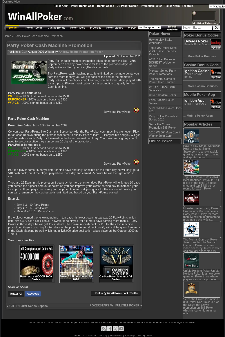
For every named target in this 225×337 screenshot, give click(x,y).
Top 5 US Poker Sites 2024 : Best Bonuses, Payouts (163, 51)
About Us (79, 335)
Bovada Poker (196, 41)
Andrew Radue (68, 51)
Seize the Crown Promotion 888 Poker (162, 126)
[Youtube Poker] (121, 330)
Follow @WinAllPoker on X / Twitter (116, 293)
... (198, 115)
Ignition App (194, 100)
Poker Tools (77, 27)
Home (13, 27)
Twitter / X (16, 293)
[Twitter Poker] (115, 330)
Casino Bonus (56, 27)
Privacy (103, 335)
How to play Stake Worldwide (160, 41)
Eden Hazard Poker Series (161, 101)
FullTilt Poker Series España (28, 306)
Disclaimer (116, 335)
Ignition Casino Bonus (193, 75)
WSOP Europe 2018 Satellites (162, 88)
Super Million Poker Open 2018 (165, 109)
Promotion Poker (151, 5)
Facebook (33, 293)
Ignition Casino (197, 71)
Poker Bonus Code (82, 5)
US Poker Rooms (127, 5)
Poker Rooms (34, 27)
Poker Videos (114, 27)
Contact (92, 335)
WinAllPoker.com (163, 322)
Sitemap (130, 335)
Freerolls (188, 5)
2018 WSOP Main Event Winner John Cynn (164, 134)
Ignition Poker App (195, 103)
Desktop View (11, 1)
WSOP (132, 27)
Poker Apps (61, 5)
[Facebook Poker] (109, 330)
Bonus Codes (105, 5)
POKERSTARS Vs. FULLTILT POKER (114, 305)
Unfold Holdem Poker (162, 95)
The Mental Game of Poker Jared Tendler (162, 80)
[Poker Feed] (104, 330)
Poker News (172, 5)
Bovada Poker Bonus (197, 44)
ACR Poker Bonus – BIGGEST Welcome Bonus (162, 62)
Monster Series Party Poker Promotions (162, 72)
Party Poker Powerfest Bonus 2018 (163, 118)
